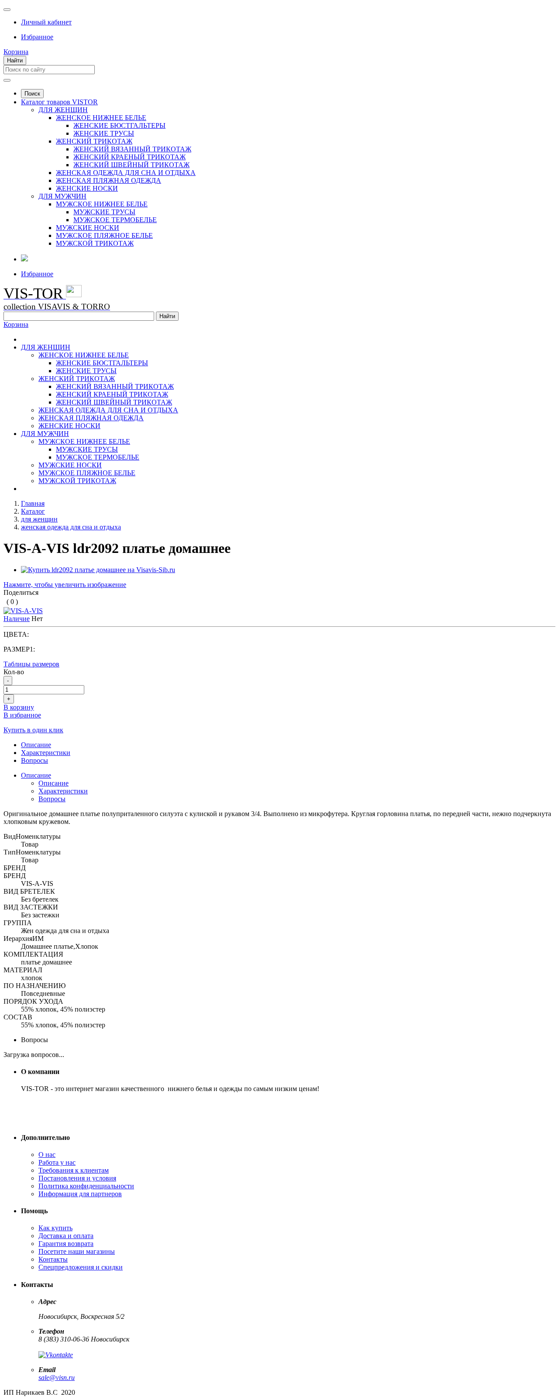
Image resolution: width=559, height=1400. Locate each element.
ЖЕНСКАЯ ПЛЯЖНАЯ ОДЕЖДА (108, 180)
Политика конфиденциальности (86, 1186)
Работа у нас (57, 1162)
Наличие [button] (16, 618)
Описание (36, 775)
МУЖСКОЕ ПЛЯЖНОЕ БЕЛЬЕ (104, 235)
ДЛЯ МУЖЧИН (62, 196)
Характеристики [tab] (45, 752)
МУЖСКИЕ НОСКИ (87, 227)
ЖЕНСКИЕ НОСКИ (87, 188)
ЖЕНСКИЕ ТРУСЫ (103, 133)
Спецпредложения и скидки (80, 1267)
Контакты (53, 1259)
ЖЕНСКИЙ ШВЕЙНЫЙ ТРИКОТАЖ (131, 164)
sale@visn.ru (56, 1377)
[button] (46, 22)
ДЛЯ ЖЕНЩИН (63, 109)
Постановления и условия (77, 1178)
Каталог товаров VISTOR (59, 102)
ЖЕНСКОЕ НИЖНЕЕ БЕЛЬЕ (101, 117)
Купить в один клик (33, 730)
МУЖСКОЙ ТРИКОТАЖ (95, 243)
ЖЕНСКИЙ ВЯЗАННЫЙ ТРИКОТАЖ (132, 149)
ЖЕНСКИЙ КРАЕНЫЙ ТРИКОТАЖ (129, 157)
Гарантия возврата (65, 1243)
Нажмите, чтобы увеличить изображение (64, 584)
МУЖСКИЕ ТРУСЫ (104, 212)
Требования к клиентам (73, 1170)
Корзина (15, 324)
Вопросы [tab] (34, 760)
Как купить (55, 1228)
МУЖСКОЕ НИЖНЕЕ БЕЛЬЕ (102, 204)
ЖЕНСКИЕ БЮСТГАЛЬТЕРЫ (119, 125)
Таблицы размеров (31, 664)
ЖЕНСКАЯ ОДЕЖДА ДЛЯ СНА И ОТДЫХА (126, 172)
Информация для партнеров (80, 1194)
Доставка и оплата (65, 1235)
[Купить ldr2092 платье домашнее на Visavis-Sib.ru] (98, 569)
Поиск (32, 93)
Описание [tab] (36, 744)
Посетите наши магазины (76, 1251)
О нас (46, 1154)
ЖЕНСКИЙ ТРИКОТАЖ (94, 141)
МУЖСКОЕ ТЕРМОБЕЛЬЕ (115, 219)
